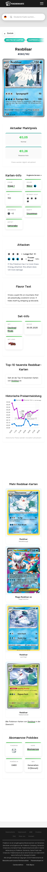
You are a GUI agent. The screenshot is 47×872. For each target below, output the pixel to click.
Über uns (22, 836)
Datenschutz (10, 832)
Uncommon (32, 213)
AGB (30, 832)
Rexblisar (15, 381)
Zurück (8, 33)
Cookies (38, 832)
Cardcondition (18, 865)
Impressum (22, 832)
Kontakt (31, 836)
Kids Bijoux (30, 865)
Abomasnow (33, 749)
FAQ (14, 836)
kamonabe (13, 225)
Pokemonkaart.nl (37, 861)
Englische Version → (34, 175)
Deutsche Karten (14, 40)
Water (30, 186)
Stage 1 (11, 186)
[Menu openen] (41, 3)
